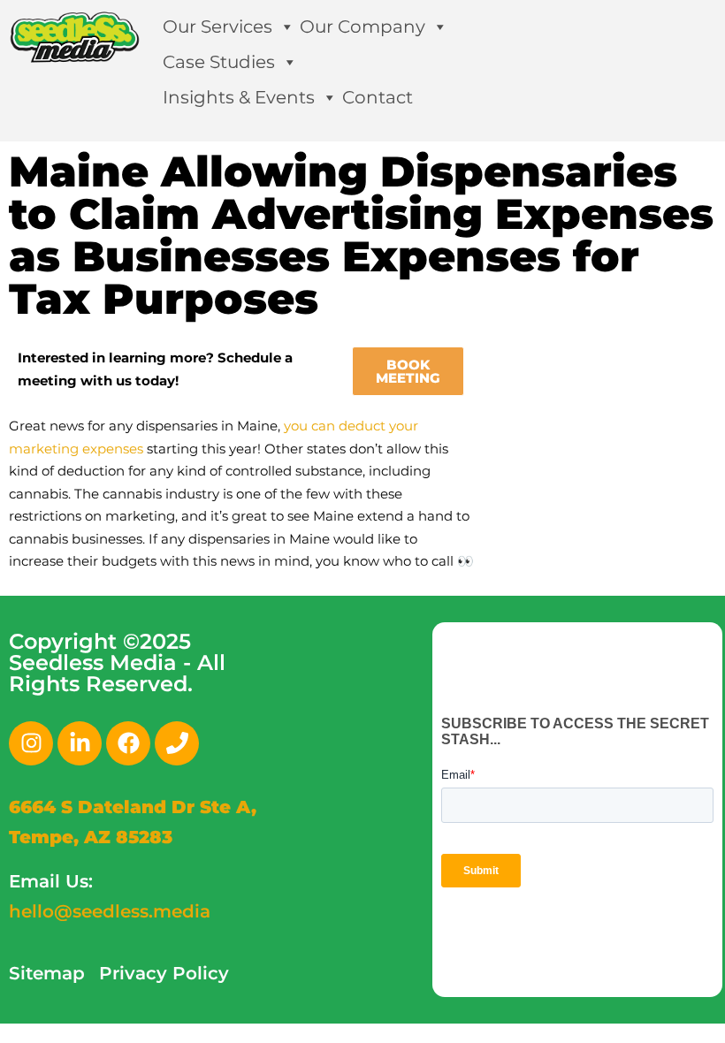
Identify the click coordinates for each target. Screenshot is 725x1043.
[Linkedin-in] (79, 743)
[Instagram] (31, 743)
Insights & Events (239, 97)
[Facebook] (128, 743)
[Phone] (177, 743)
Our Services (217, 26)
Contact (377, 97)
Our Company (362, 26)
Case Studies (219, 61)
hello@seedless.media (109, 911)
